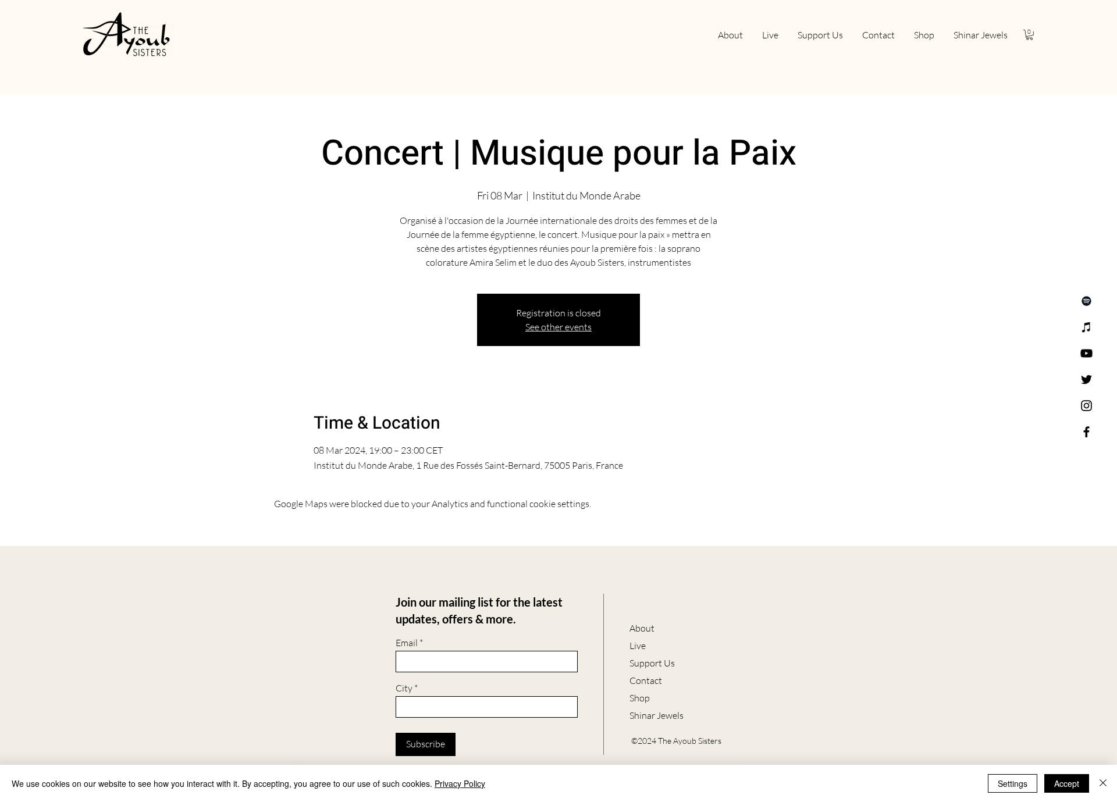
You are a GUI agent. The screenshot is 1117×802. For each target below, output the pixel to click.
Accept (1066, 783)
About (641, 628)
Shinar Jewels (656, 715)
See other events (558, 327)
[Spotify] (1086, 301)
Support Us (652, 663)
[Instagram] (1086, 405)
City (404, 688)
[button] (1029, 35)
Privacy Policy (460, 783)
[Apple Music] (1086, 327)
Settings (1012, 783)
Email (407, 642)
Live (637, 645)
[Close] (1103, 783)
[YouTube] (1086, 353)
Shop (639, 698)
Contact (645, 680)
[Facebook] (1086, 432)
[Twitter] (1086, 379)
